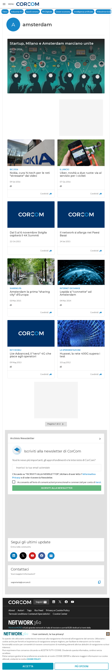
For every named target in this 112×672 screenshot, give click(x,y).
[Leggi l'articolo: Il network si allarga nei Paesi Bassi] (81, 228)
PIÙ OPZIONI (81, 666)
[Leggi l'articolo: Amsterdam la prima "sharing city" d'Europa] (31, 287)
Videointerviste (95, 11)
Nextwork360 (15, 627)
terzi (98, 482)
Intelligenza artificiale (75, 11)
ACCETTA (28, 666)
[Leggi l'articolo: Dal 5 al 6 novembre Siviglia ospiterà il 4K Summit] (31, 228)
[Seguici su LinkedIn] (13, 555)
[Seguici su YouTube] (32, 555)
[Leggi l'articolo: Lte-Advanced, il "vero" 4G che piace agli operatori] (31, 349)
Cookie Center (60, 613)
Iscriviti (56, 488)
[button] (8, 4)
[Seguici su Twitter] (23, 555)
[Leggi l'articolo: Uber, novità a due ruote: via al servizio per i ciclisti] (81, 168)
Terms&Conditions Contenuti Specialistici (29, 613)
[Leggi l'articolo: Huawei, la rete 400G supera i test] (81, 349)
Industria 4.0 (8, 11)
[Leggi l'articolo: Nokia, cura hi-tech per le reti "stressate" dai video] (31, 168)
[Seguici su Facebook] (41, 555)
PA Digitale (39, 11)
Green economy (54, 11)
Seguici (39, 601)
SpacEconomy (23, 11)
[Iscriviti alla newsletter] (51, 555)
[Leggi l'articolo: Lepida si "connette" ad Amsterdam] (81, 287)
